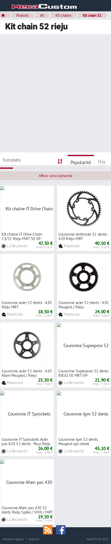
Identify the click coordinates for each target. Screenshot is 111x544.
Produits (22, 15)
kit (42, 15)
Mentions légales (13, 538)
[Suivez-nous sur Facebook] (62, 529)
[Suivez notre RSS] (49, 529)
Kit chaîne (63, 15)
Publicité (34, 538)
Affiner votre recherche (55, 175)
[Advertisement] (55, 93)
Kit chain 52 (92, 15)
